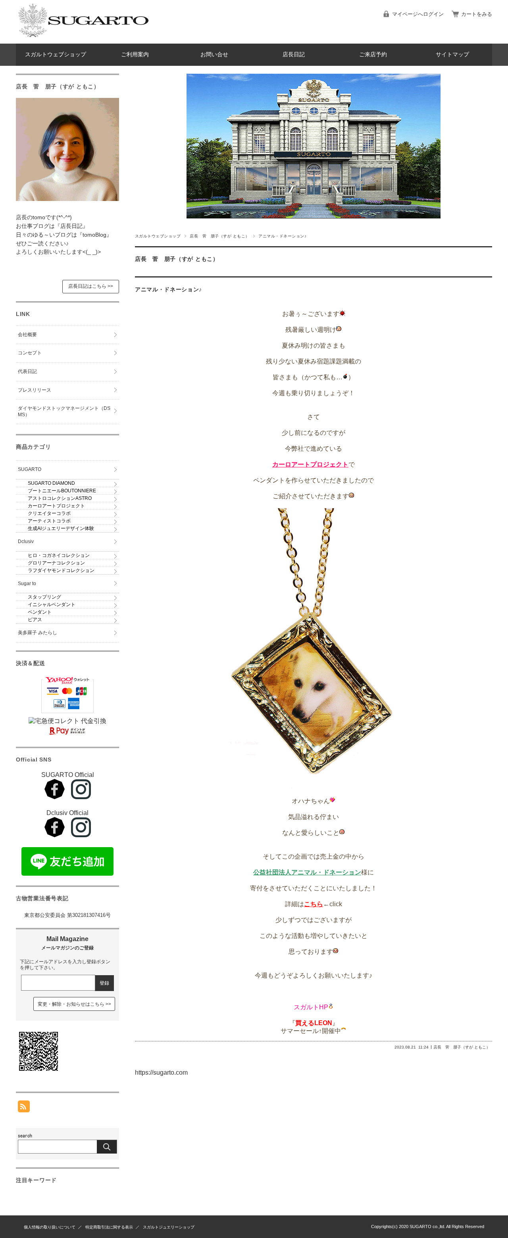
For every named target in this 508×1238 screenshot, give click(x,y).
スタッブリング (44, 597)
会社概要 (27, 334)
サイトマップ (452, 54)
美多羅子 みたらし (37, 632)
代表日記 (27, 371)
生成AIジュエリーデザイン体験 (61, 528)
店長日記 (294, 54)
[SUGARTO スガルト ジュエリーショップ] (83, 37)
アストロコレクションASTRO (60, 498)
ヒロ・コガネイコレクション (59, 555)
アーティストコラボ (49, 521)
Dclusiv (26, 541)
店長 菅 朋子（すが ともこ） (219, 236)
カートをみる (476, 14)
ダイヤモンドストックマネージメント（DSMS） (64, 411)
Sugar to (27, 583)
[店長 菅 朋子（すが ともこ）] (67, 198)
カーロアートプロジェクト (56, 506)
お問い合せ (214, 54)
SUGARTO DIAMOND (51, 483)
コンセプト (30, 353)
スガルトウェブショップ (55, 54)
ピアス (35, 619)
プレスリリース (34, 390)
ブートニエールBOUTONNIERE (62, 491)
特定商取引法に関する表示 (109, 1227)
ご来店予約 (373, 54)
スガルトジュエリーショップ (168, 1227)
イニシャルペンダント (51, 604)
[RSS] (24, 1108)
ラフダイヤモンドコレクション (61, 570)
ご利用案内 (135, 54)
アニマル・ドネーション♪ (168, 290)
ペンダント (40, 612)
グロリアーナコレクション (56, 563)
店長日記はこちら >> (90, 286)
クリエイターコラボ (49, 513)
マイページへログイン (418, 14)
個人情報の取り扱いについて (49, 1227)
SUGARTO (29, 469)
